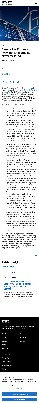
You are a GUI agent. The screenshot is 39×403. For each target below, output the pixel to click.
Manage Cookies (19, 388)
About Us (5, 334)
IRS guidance (26, 131)
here (34, 100)
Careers (4, 341)
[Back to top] (36, 256)
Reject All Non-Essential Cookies (19, 394)
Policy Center (6, 361)
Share (18, 82)
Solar (4, 45)
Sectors (22, 334)
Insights (22, 341)
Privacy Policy (6, 358)
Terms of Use (6, 354)
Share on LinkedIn (3, 82)
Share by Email (14, 82)
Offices (4, 337)
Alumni (4, 345)
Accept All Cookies (19, 399)
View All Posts (8, 266)
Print (10, 82)
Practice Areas (25, 337)
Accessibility (6, 369)
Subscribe (5, 348)
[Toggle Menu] (36, 3)
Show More (6, 74)
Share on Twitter (7, 82)
